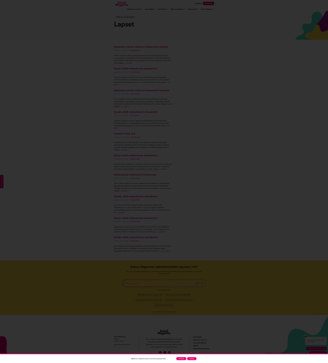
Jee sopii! (181, 358)
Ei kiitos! (192, 358)
